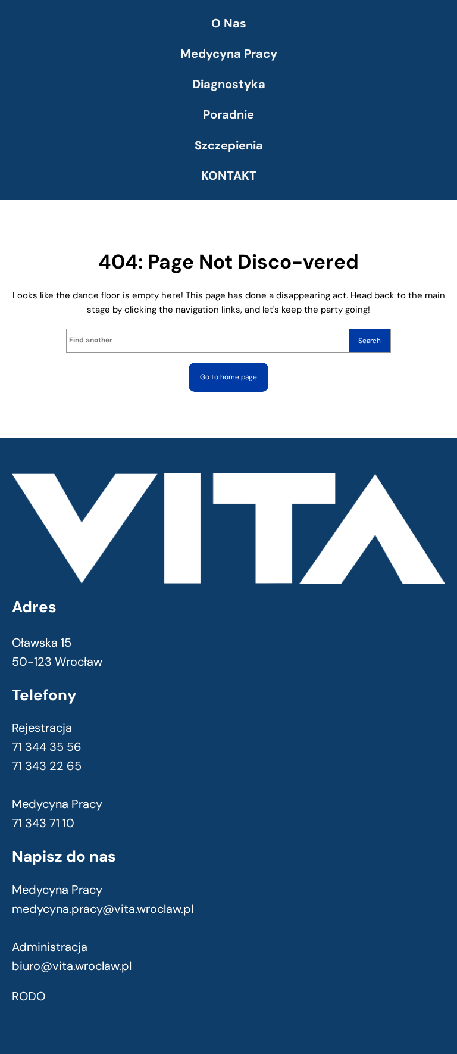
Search (369, 340)
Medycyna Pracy (228, 53)
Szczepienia (229, 145)
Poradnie (228, 114)
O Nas (228, 23)
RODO (28, 996)
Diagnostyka (228, 84)
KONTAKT (228, 175)
